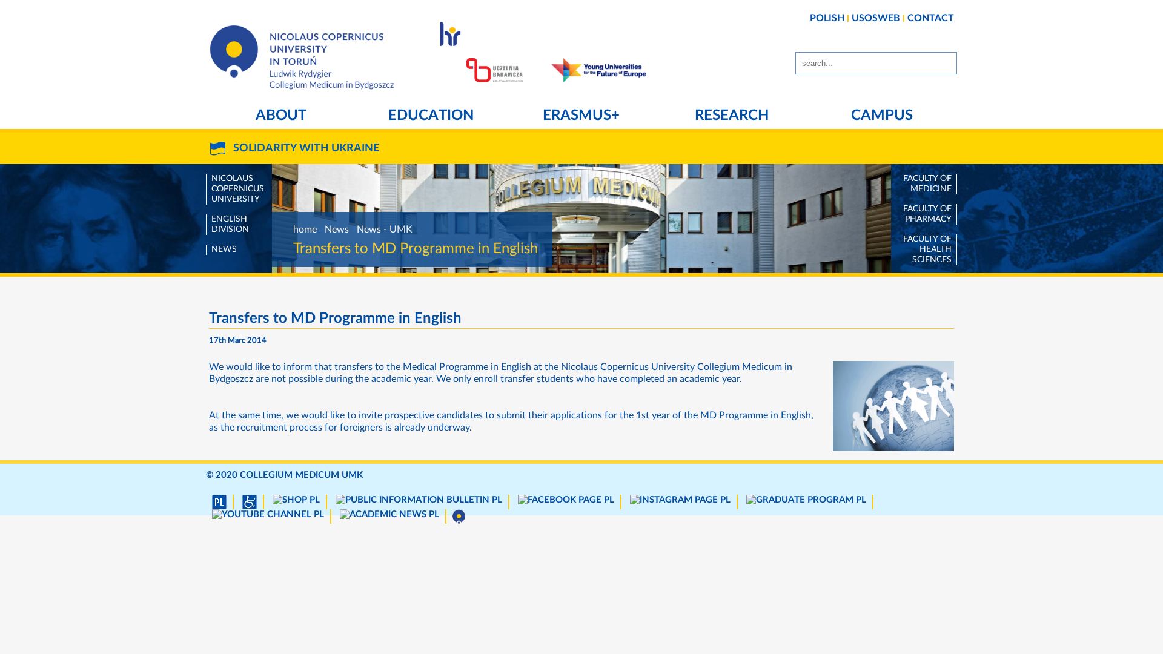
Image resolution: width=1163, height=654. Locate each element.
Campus (882, 115)
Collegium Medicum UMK (301, 475)
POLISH (827, 18)
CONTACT (930, 18)
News (224, 249)
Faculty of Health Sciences (927, 249)
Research (732, 115)
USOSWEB (876, 18)
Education (431, 115)
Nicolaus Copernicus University (237, 188)
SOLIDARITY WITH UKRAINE (306, 148)
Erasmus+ (581, 115)
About (281, 115)
